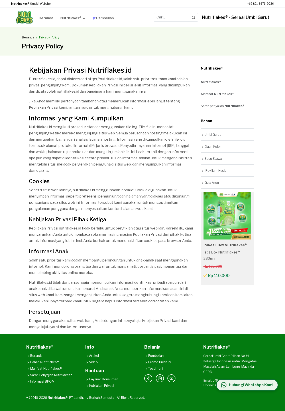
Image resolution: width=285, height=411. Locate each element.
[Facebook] (148, 378)
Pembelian (156, 355)
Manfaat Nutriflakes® (46, 368)
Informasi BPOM (42, 381)
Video (93, 362)
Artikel (94, 355)
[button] (73, 19)
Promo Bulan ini (159, 362)
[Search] (193, 17)
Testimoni (155, 368)
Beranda (28, 37)
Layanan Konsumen (103, 379)
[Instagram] (160, 378)
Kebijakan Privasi (101, 385)
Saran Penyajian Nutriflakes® (51, 375)
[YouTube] (171, 378)
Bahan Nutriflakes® (44, 362)
